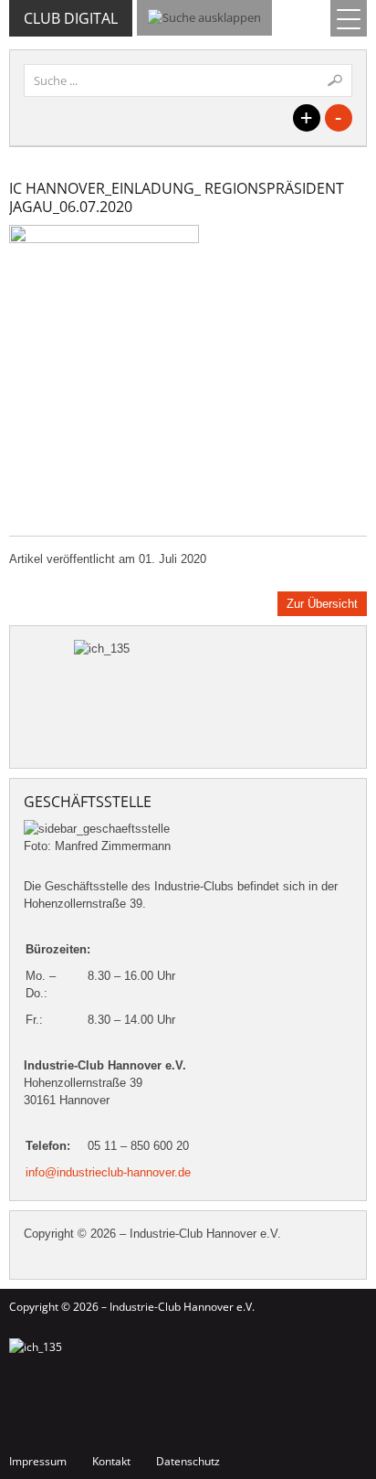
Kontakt (111, 1461)
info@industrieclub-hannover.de (108, 1172)
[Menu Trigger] (348, 18)
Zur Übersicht (322, 604)
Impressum (38, 1461)
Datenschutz (188, 1461)
